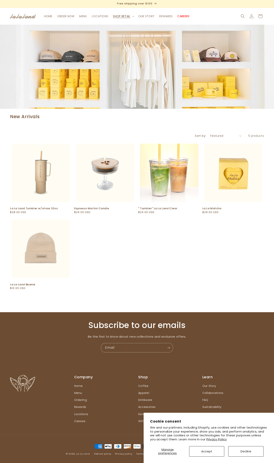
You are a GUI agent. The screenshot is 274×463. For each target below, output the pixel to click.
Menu (78, 393)
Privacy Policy (216, 439)
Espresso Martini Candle (91, 208)
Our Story (209, 386)
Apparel (143, 393)
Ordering (80, 400)
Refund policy (102, 453)
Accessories (146, 407)
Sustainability (212, 407)
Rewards (80, 407)
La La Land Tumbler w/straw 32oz (34, 208)
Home (78, 386)
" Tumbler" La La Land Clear (157, 208)
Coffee (143, 386)
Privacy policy (123, 453)
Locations (81, 414)
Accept (206, 451)
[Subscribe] (168, 347)
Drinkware (145, 400)
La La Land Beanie (22, 284)
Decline (246, 451)
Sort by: (200, 136)
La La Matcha (211, 208)
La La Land (83, 453)
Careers (80, 421)
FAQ (205, 400)
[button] (123, 16)
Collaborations (212, 393)
